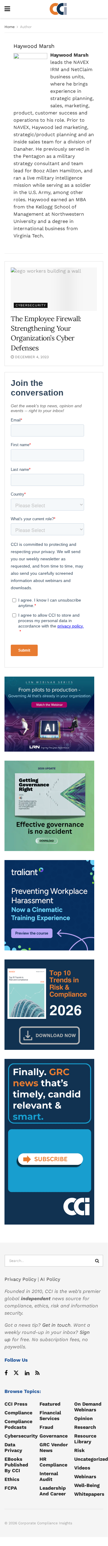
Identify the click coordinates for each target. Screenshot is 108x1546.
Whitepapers (89, 1494)
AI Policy (50, 1279)
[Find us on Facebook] (5, 1373)
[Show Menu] (7, 9)
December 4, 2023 (31, 357)
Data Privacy (13, 1447)
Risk (79, 1450)
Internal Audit (48, 1476)
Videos (82, 1468)
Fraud (46, 1427)
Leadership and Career (52, 1491)
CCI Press (16, 1404)
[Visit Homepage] (58, 9)
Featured (49, 1404)
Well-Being (87, 1485)
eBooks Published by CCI (16, 1464)
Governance (53, 1436)
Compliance (18, 1413)
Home (9, 27)
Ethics (11, 1479)
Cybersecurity (31, 305)
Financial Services (50, 1415)
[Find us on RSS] (37, 1373)
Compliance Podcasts (18, 1424)
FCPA (10, 1488)
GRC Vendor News (53, 1447)
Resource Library (85, 1438)
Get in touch (56, 1325)
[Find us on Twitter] (16, 1373)
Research (85, 1427)
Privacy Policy (20, 1279)
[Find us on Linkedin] (27, 1373)
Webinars (85, 1476)
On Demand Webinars (87, 1407)
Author (26, 27)
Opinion (83, 1418)
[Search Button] (97, 1261)
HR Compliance (53, 1462)
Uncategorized (91, 1459)
